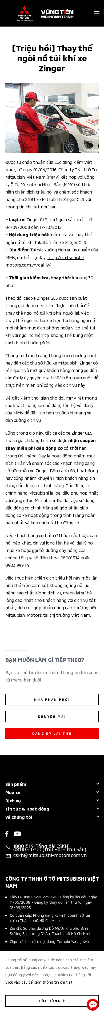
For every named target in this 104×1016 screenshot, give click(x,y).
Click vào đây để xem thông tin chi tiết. (39, 981)
